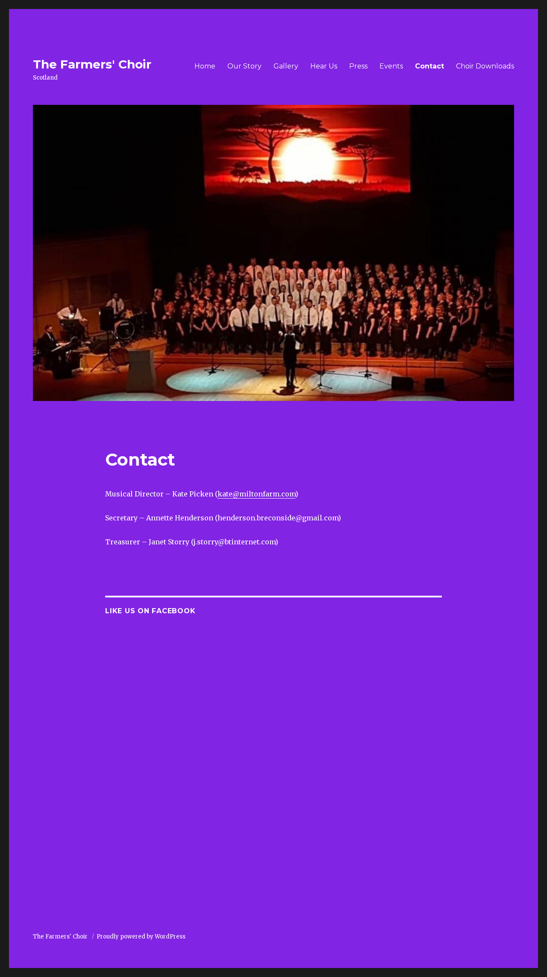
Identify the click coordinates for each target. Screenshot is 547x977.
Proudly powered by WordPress (141, 936)
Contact (429, 66)
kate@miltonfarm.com (256, 494)
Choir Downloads (485, 66)
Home (204, 66)
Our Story (244, 66)
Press (358, 66)
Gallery (286, 66)
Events (391, 66)
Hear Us (323, 66)
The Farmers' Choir (92, 64)
